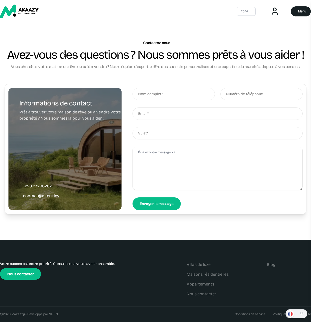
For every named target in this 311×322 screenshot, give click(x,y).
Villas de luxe (199, 264)
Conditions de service (250, 314)
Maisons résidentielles (208, 274)
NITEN (53, 314)
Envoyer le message (156, 204)
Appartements (200, 284)
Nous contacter (20, 274)
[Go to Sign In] (277, 11)
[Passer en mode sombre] (263, 11)
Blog (271, 264)
